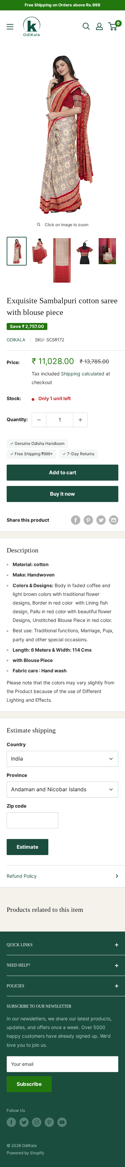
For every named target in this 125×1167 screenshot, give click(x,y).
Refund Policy (22, 876)
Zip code (16, 806)
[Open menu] (10, 26)
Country (16, 744)
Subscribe (29, 1084)
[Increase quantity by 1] (80, 420)
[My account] (99, 26)
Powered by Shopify (25, 1152)
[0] (113, 26)
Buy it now (62, 494)
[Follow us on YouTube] (62, 1122)
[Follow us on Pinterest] (49, 1122)
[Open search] (86, 26)
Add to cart (62, 472)
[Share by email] (113, 520)
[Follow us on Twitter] (24, 1122)
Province (17, 775)
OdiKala (16, 339)
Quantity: (17, 419)
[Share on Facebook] (75, 520)
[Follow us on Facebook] (11, 1122)
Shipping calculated (82, 373)
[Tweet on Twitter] (101, 520)
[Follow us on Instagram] (36, 1122)
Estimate (27, 847)
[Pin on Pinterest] (88, 520)
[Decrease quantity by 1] (39, 420)
